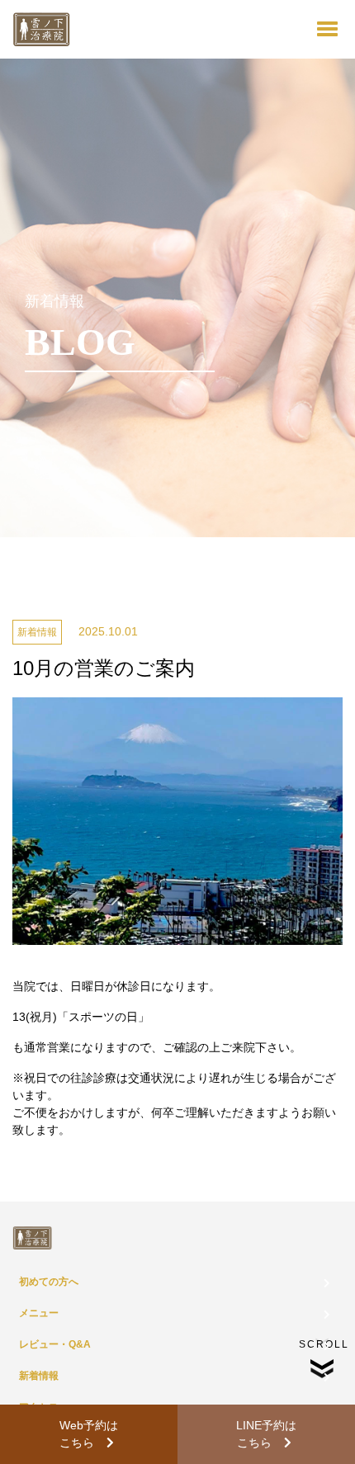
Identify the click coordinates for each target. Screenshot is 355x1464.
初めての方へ (48, 1281)
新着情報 (39, 1375)
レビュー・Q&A (55, 1344)
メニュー (39, 1313)
